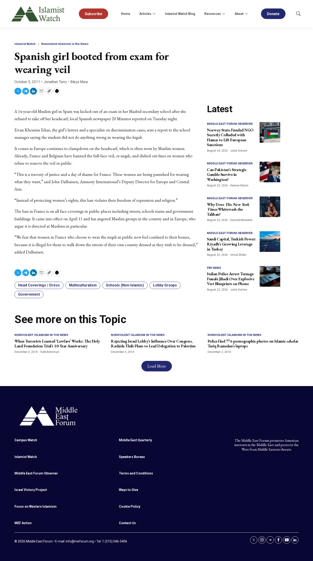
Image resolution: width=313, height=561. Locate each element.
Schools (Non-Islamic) (125, 285)
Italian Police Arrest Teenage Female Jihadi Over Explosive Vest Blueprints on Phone (230, 278)
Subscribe (93, 14)
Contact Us (127, 523)
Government (29, 294)
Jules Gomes (238, 150)
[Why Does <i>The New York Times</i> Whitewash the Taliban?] (270, 206)
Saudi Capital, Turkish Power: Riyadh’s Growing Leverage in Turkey (231, 243)
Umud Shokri (238, 254)
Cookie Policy (129, 506)
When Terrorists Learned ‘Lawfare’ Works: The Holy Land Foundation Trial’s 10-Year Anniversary (57, 343)
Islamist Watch (25, 44)
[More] (154, 14)
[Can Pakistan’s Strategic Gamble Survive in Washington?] (270, 172)
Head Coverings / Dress (39, 285)
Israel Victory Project (30, 490)
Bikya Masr (79, 82)
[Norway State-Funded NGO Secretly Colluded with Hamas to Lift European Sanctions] (270, 132)
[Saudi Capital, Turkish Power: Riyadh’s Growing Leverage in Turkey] (270, 241)
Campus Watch (25, 440)
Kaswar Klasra (239, 185)
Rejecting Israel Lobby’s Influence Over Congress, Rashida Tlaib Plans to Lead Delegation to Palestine (153, 343)
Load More (156, 366)
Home (125, 14)
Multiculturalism (83, 285)
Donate (273, 14)
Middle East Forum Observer (230, 123)
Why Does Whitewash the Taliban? (228, 209)
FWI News (214, 268)
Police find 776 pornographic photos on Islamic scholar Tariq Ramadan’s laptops (253, 343)
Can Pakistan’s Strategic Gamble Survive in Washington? (226, 174)
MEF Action (23, 523)
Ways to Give (128, 490)
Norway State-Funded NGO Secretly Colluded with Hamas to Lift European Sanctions (230, 137)
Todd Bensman (49, 352)
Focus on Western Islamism (35, 506)
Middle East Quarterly (135, 440)
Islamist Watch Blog (180, 14)
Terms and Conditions (136, 473)
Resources (212, 14)
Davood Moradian (241, 220)
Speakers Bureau (132, 457)
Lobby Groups (165, 285)
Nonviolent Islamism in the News (64, 44)
